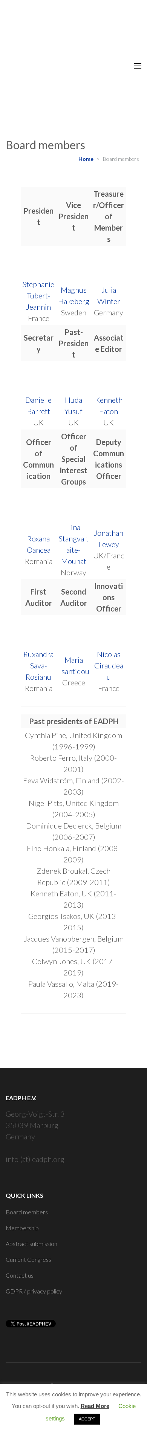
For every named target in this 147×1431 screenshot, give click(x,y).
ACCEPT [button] (87, 1419)
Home (85, 159)
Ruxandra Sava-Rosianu (38, 665)
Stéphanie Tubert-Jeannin (38, 295)
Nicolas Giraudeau (108, 665)
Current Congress (28, 1259)
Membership (22, 1227)
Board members (27, 1211)
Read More (95, 1406)
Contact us (20, 1275)
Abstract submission (31, 1243)
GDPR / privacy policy (34, 1291)
